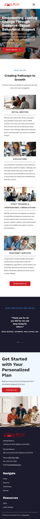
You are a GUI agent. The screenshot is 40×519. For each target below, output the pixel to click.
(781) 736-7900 (13, 458)
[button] (33, 4)
